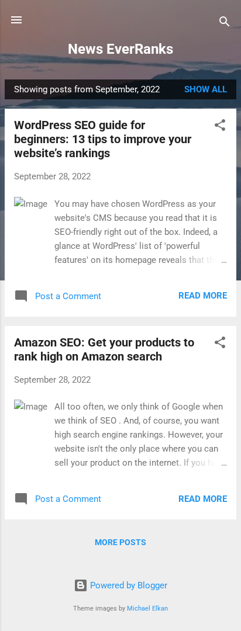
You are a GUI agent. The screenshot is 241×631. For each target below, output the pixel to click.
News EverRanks (120, 49)
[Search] (225, 23)
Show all (205, 89)
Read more (202, 295)
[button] (220, 127)
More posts (120, 542)
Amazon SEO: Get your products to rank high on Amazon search (104, 349)
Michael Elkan (147, 608)
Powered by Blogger (127, 585)
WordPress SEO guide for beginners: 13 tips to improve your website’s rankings (102, 139)
